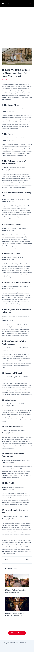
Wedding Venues (6, 79)
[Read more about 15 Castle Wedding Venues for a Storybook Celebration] (17, 580)
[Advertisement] (17, 25)
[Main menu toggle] (30, 4)
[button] (17, 633)
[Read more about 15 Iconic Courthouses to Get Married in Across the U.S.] (17, 604)
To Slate (5, 3)
